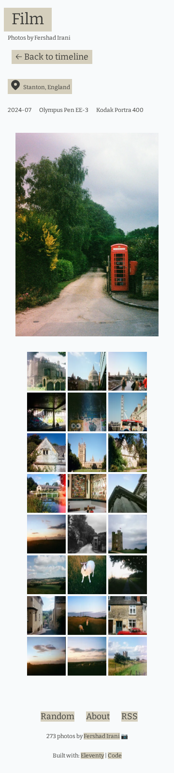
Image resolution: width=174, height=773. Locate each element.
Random (57, 716)
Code (115, 755)
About (98, 716)
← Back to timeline (51, 57)
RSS (129, 716)
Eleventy (92, 755)
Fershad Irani (102, 736)
